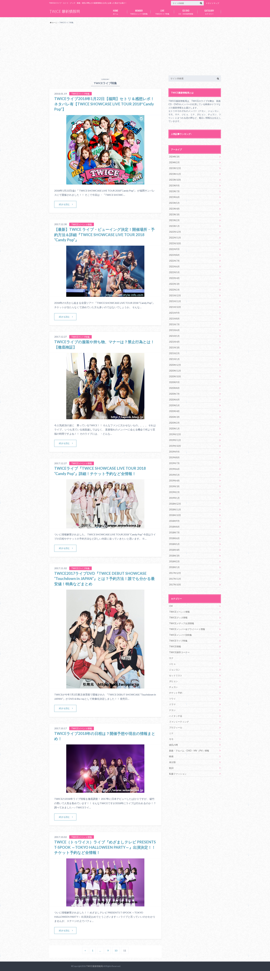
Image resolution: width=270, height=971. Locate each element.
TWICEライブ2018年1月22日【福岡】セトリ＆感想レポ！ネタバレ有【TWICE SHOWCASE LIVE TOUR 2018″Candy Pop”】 (104, 103)
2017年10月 (175, 584)
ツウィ (172, 698)
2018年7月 (174, 532)
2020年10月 (175, 376)
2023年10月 (175, 179)
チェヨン (173, 687)
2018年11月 (175, 509)
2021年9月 (174, 312)
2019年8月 (174, 457)
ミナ (171, 733)
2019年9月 (174, 451)
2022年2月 (174, 289)
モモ (171, 739)
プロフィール (175, 727)
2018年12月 (175, 503)
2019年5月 (174, 474)
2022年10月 (175, 243)
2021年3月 (174, 347)
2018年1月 (174, 567)
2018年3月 (174, 555)
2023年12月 (175, 168)
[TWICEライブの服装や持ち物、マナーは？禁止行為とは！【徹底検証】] (105, 417)
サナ (171, 658)
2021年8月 (174, 318)
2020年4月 (174, 411)
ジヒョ (172, 664)
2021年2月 (174, 353)
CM (170, 606)
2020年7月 (174, 393)
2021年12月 (175, 295)
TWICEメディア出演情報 (181, 623)
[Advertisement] (135, 50)
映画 (171, 756)
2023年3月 (174, 214)
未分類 (172, 762)
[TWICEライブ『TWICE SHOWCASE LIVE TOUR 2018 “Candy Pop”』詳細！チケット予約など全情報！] (105, 526)
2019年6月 (174, 469)
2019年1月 (174, 498)
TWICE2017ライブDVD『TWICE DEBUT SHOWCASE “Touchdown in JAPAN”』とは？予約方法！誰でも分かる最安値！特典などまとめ (104, 578)
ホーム (115, 12)
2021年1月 (174, 359)
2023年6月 (174, 197)
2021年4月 (174, 341)
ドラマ (172, 704)
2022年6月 (174, 266)
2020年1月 (174, 428)
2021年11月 (175, 301)
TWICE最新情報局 (94, 966)
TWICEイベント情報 (179, 611)
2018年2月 (174, 561)
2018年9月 (174, 521)
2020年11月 (175, 370)
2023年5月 (174, 203)
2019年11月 (175, 440)
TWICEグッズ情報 (178, 617)
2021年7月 (174, 324)
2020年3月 (174, 417)
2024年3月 (174, 156)
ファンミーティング (179, 721)
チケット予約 (175, 692)
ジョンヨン (174, 669)
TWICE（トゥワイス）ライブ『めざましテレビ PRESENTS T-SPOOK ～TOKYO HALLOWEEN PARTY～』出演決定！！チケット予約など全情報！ (105, 847)
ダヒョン (173, 681)
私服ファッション (178, 773)
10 (116, 950)
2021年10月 (175, 307)
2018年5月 (174, 544)
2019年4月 (174, 480)
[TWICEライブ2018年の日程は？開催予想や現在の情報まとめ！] (105, 790)
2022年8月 (174, 255)
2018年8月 (174, 526)
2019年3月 (174, 486)
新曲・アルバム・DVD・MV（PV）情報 (189, 750)
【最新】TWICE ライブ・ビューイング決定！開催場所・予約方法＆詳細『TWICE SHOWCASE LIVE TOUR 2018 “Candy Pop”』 (104, 234)
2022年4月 (174, 278)
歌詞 (171, 768)
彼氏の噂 (173, 744)
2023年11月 (175, 174)
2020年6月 (174, 399)
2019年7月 (174, 463)
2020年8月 (174, 388)
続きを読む (64, 204)
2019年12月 (175, 434)
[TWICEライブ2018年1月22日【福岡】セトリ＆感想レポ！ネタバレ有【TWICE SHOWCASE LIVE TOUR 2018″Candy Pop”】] (105, 182)
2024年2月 (174, 162)
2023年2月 (174, 220)
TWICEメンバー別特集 (139, 12)
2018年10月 (175, 515)
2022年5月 (174, 272)
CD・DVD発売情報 (185, 12)
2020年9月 (174, 382)
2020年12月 (175, 365)
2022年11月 (175, 237)
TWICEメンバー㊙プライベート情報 (187, 629)
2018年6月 (174, 538)
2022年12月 (175, 231)
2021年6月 (174, 330)
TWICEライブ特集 (162, 12)
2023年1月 (174, 226)
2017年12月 (175, 573)
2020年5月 (174, 405)
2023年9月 (174, 185)
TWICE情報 (175, 646)
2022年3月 (174, 284)
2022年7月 (174, 260)
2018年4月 (174, 550)
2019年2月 (174, 492)
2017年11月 (175, 578)
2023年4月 (174, 208)
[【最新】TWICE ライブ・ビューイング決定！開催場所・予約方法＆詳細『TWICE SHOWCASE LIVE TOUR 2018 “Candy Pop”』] (105, 294)
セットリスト (175, 675)
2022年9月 (174, 249)
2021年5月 (174, 336)
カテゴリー (209, 12)
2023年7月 (174, 191)
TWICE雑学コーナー (179, 652)
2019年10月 (175, 446)
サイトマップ (213, 3)
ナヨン (172, 710)
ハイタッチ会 (175, 716)
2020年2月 (174, 422)
